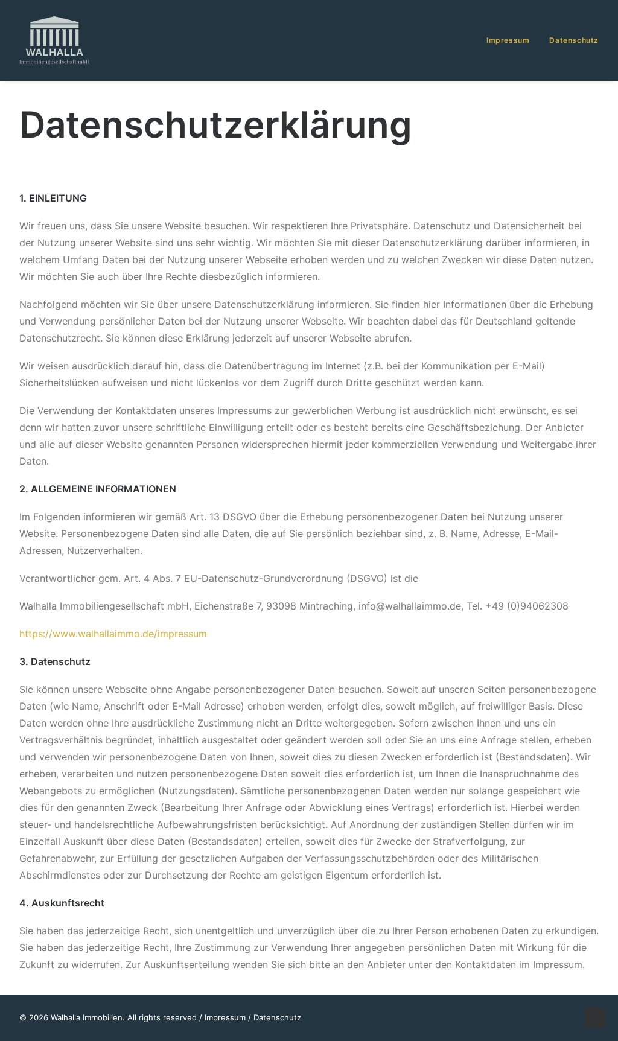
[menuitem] (512, 40)
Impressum (507, 40)
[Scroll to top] (594, 1016)
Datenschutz (574, 40)
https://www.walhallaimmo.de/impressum (113, 634)
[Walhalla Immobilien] (54, 40)
